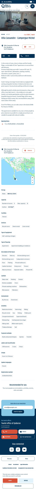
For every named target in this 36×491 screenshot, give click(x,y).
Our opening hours (26, 437)
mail (9, 56)
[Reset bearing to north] (32, 182)
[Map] (18, 171)
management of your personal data (25, 468)
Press (26, 459)
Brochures (7, 437)
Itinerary (30, 150)
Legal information (24, 464)
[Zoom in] (32, 177)
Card (30, 47)
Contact (24, 432)
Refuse (26, 481)
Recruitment (16, 464)
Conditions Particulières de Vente (10, 468)
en (30, 1)
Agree (10, 481)
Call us (27, 56)
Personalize (18, 486)
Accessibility (6, 2)
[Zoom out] (32, 180)
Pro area (9, 459)
